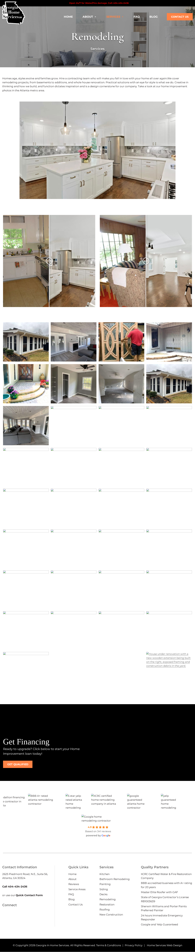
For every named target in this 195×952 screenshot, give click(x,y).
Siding (103, 889)
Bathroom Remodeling (114, 879)
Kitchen (104, 873)
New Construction (111, 914)
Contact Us (180, 16)
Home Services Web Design (164, 945)
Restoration (106, 904)
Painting (105, 884)
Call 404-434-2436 (14, 886)
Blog (153, 16)
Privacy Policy (133, 945)
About (88, 16)
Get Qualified (17, 764)
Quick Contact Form (29, 895)
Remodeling (107, 899)
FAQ (137, 16)
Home (68, 16)
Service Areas (76, 889)
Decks (103, 894)
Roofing (104, 909)
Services (113, 16)
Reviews (73, 884)
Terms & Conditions (108, 945)
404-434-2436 (121, 3)
